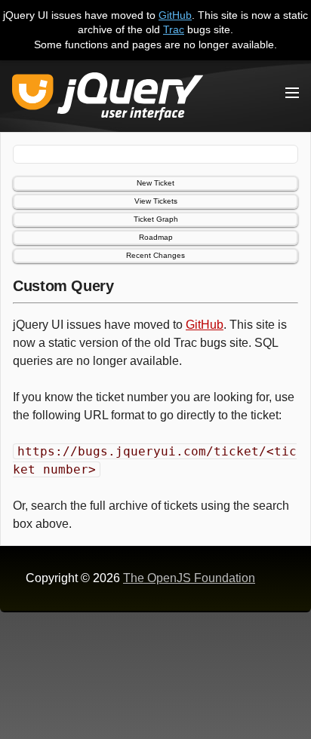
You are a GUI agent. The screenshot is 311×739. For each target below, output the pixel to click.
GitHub (175, 15)
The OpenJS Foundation (189, 578)
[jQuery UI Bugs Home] (107, 99)
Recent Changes (155, 255)
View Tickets (155, 201)
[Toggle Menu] (292, 92)
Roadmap (156, 237)
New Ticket (155, 183)
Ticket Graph (156, 219)
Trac (173, 29)
